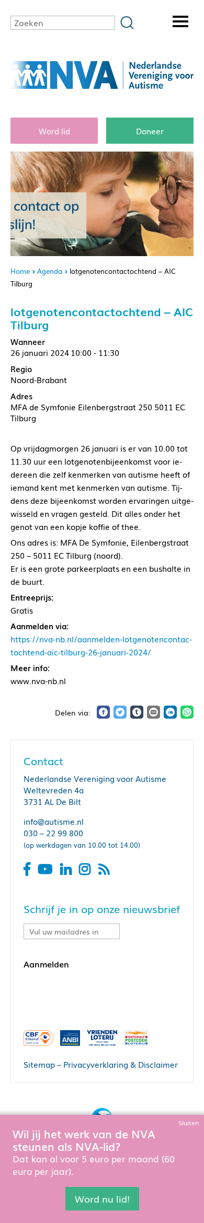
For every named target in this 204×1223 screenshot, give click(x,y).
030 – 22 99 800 (53, 832)
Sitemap (39, 1064)
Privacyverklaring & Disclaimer (120, 1064)
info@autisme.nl (54, 821)
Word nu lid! (102, 1198)
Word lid (54, 130)
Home (20, 271)
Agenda (49, 271)
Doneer (150, 130)
